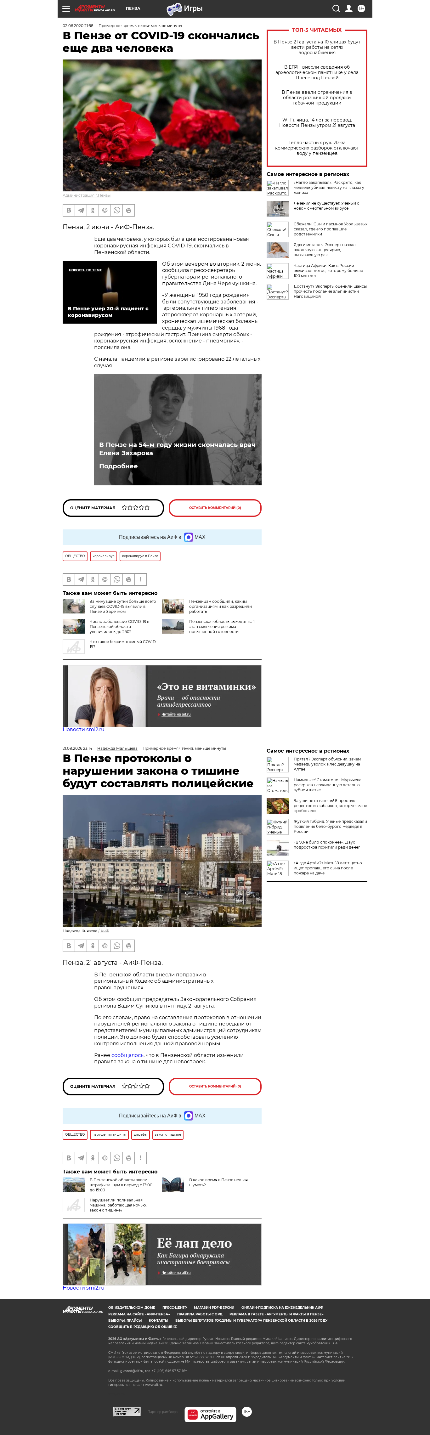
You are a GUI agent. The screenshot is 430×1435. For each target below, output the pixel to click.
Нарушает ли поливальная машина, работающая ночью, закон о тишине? (118, 1205)
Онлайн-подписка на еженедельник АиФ (282, 1308)
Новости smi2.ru (84, 729)
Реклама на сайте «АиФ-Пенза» (139, 1314)
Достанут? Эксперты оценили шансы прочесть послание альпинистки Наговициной (330, 291)
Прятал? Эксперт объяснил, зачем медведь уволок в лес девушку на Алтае (327, 764)
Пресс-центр (174, 1308)
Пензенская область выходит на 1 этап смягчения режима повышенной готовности (222, 626)
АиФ (104, 931)
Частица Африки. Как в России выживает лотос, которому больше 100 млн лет (328, 270)
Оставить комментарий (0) (215, 508)
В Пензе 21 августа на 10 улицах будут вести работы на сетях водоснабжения (317, 47)
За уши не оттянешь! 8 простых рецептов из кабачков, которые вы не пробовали (330, 805)
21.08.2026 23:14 (77, 748)
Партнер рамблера (163, 1412)
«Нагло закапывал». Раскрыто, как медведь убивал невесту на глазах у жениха (329, 187)
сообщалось (127, 1055)
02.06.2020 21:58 (78, 25)
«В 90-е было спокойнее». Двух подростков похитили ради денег (327, 845)
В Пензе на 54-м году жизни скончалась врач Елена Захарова (177, 449)
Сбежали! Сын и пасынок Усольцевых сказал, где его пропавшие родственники (330, 229)
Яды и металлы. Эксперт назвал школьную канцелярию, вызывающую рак (325, 249)
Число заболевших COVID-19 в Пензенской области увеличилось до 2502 (119, 626)
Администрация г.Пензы (86, 195)
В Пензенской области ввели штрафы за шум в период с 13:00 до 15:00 (121, 1185)
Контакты (158, 1321)
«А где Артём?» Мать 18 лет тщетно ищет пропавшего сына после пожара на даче (328, 868)
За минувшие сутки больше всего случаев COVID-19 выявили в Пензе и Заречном (123, 606)
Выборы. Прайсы (125, 1321)
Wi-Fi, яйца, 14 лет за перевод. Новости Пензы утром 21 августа (317, 122)
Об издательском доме (131, 1308)
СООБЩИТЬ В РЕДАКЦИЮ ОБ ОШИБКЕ (142, 1327)
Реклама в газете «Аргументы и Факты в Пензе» (276, 1314)
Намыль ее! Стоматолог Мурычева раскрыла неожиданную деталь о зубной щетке (327, 784)
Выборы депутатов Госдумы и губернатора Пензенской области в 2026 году (251, 1321)
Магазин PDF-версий (214, 1308)
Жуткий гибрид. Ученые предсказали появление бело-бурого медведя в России (330, 826)
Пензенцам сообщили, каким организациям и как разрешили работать (220, 606)
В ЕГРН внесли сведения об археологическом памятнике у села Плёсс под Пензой (317, 73)
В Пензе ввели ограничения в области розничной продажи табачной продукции (317, 98)
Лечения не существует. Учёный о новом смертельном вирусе (326, 206)
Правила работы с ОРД (199, 1314)
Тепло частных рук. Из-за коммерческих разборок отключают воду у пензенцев (317, 148)
